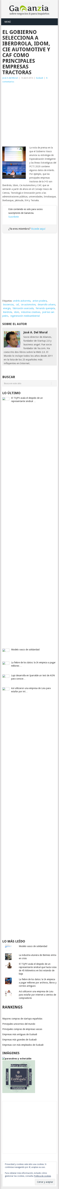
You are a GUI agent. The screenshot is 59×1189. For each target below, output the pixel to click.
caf (17, 304)
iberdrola (7, 312)
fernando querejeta (45, 308)
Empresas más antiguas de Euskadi (19, 1034)
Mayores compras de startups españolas (22, 1018)
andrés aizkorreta (21, 300)
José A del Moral (10, 78)
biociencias (8, 304)
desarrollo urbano (46, 304)
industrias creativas (30, 312)
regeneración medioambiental (25, 316)
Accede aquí (38, 228)
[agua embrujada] (18, 1092)
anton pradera (40, 300)
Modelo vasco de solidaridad (33, 946)
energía (6, 308)
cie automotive (28, 304)
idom (16, 312)
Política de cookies (42, 1176)
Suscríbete (13, 216)
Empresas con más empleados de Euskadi (22, 1045)
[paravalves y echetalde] (16, 1058)
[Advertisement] (29, 114)
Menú (7, 21)
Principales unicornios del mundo (18, 1024)
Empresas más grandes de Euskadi (19, 1039)
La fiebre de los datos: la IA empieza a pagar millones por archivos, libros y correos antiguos (38, 982)
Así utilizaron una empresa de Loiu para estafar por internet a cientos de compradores (37, 994)
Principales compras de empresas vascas (22, 1029)
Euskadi (39, 78)
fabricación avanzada (23, 308)
